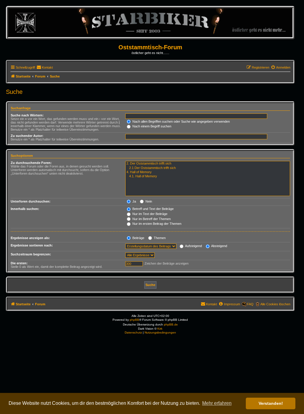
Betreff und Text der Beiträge (153, 209)
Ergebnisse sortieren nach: (32, 245)
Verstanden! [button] (271, 403)
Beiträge (138, 238)
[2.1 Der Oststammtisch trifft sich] (207, 168)
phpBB (134, 319)
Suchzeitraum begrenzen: (31, 254)
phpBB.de (171, 324)
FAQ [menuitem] (250, 304)
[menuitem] (45, 67)
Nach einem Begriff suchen (151, 126)
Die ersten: (19, 263)
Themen (159, 238)
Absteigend (218, 246)
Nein (148, 201)
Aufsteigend (193, 246)
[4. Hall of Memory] (207, 172)
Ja (134, 201)
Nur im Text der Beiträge (149, 214)
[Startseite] (150, 22)
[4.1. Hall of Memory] (207, 176)
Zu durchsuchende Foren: (31, 163)
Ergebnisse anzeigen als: (30, 238)
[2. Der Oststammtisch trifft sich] (207, 164)
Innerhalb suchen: (25, 209)
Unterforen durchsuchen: (30, 201)
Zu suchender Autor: (27, 136)
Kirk (159, 328)
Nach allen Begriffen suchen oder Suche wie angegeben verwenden (181, 121)
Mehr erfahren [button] (217, 403)
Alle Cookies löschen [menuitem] (275, 304)
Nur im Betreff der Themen (151, 219)
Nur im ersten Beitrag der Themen (156, 223)
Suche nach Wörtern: (27, 115)
